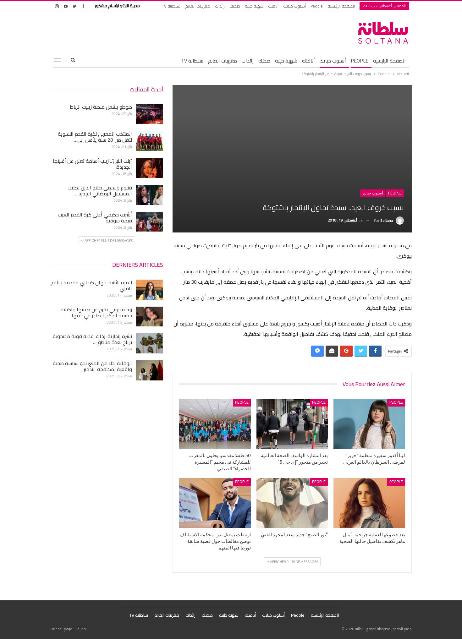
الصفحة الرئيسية (341, 6)
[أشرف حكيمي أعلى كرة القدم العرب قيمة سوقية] (149, 222)
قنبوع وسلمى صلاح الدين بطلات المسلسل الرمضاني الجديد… (100, 190)
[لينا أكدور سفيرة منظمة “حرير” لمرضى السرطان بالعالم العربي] (369, 424)
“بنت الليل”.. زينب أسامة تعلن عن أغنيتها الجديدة (92, 164)
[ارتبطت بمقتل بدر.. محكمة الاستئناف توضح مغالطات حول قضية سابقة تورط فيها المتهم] (215, 503)
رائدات (220, 6)
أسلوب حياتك (294, 6)
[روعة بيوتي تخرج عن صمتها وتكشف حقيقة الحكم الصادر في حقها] (149, 317)
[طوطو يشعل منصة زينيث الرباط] (149, 114)
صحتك (234, 6)
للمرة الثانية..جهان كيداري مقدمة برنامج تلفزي (91, 285)
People (317, 6)
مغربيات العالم (197, 6)
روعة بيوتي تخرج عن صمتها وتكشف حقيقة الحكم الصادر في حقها (95, 312)
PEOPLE (359, 60)
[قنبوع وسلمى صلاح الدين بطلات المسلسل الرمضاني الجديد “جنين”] (149, 195)
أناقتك (273, 6)
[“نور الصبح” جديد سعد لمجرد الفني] (292, 503)
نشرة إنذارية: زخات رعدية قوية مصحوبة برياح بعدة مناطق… (92, 339)
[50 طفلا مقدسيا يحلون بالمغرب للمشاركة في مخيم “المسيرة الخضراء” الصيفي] (215, 424)
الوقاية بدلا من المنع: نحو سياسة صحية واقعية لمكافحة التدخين (92, 366)
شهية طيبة (254, 6)
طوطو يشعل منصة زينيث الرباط (101, 107)
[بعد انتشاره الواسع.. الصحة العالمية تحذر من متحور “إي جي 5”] (292, 424)
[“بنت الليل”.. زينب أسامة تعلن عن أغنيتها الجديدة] (149, 168)
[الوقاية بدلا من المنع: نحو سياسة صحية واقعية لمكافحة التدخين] (149, 370)
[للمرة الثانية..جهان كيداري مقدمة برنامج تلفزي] (149, 290)
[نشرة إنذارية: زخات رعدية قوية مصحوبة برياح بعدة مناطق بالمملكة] (149, 343)
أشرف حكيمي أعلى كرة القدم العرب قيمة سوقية (95, 217)
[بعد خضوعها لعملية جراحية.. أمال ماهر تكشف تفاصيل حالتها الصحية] (369, 503)
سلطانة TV (171, 6)
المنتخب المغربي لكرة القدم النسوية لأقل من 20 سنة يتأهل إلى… (95, 137)
